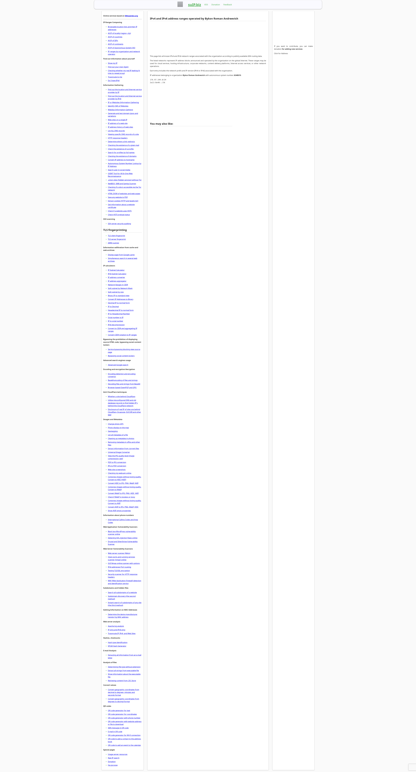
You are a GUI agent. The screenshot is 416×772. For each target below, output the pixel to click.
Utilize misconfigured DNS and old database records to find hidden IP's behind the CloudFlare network (123, 403)
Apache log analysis (116, 626)
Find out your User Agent (118, 67)
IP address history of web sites (120, 127)
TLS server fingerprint (117, 239)
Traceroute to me (115, 77)
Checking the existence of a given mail (123, 145)
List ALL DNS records (116, 131)
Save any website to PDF (118, 197)
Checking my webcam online (119, 473)
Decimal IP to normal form (119, 303)
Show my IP (112, 63)
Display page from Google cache (121, 255)
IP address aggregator (117, 281)
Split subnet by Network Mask (120, 288)
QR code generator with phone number (124, 718)
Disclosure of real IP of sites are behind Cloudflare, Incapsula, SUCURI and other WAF (124, 412)
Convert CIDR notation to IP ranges (122, 335)
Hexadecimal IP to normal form (121, 310)
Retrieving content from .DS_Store (122, 680)
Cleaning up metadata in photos (121, 438)
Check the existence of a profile (121, 149)
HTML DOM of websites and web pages (124, 193)
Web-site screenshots (117, 469)
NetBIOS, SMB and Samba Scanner (122, 183)
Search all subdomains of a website (122, 592)
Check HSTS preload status (119, 214)
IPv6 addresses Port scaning (119, 567)
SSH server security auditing (119, 223)
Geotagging (113, 431)
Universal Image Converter (119, 452)
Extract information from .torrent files (123, 448)
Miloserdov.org (131, 16)
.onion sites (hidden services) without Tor (125, 180)
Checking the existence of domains (122, 156)
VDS (206, 4)
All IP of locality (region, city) (119, 33)
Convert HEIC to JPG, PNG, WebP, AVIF (123, 483)
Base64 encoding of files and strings (123, 380)
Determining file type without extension (124, 667)
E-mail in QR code (115, 731)
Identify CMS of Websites (118, 106)
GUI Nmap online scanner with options (124, 563)
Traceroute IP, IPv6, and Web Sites (122, 633)
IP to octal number (115, 321)
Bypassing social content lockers (121, 356)
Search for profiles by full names (121, 152)
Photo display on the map (118, 427)
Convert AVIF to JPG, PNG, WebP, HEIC (123, 507)
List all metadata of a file (118, 435)
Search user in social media (119, 170)
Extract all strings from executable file (123, 670)
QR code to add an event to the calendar (124, 745)
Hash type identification (117, 642)
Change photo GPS (115, 424)
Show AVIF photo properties (119, 510)
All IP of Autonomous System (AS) (121, 48)
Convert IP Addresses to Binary (120, 299)
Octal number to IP (116, 317)
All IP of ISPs (113, 40)
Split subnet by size (116, 292)
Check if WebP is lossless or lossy (121, 497)
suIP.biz (194, 4)
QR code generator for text (119, 710)
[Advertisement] (191, 38)
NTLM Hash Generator (117, 646)
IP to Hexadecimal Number (119, 314)
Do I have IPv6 (113, 80)
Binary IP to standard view (118, 295)
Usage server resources (117, 754)
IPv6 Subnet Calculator (117, 274)
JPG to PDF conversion (117, 466)
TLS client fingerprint (116, 235)
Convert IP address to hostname (121, 160)
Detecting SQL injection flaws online (122, 538)
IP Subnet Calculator (116, 270)
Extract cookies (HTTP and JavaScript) (123, 201)
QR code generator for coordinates (122, 714)
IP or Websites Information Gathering (123, 102)
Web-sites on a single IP (117, 120)
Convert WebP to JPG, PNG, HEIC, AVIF (123, 493)
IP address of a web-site (118, 123)
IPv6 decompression (116, 325)
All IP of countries (115, 37)
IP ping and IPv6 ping (116, 630)
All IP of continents (115, 44)
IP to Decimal (113, 306)
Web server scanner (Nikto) (119, 553)
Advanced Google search (118, 365)
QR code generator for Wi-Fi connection (124, 735)
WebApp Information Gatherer (120, 110)
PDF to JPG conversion (117, 462)
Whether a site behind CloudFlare (121, 396)
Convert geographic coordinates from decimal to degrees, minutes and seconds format (123, 692)
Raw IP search (113, 758)
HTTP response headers (118, 138)
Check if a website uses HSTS (120, 211)
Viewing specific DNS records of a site (123, 134)
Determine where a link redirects (121, 141)
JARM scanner (113, 243)
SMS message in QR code (118, 728)
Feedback (227, 4)
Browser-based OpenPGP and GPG (122, 387)
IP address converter (116, 277)
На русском (113, 765)
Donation (215, 4)
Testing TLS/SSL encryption (119, 570)
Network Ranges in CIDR (118, 285)
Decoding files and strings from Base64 (124, 384)
